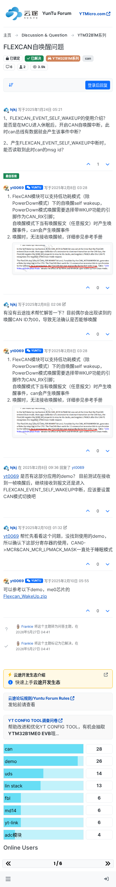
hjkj (13, 109)
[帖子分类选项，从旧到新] (11, 85)
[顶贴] (88, 164)
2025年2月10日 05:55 (70, 580)
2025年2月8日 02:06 (43, 304)
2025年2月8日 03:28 (69, 187)
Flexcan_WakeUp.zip (25, 596)
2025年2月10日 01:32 (43, 527)
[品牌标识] (22, 13)
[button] (8, 879)
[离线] (6, 109)
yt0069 (17, 187)
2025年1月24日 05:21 (43, 109)
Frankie (27, 626)
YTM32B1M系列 (65, 58)
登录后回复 (98, 85)
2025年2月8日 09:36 (41, 467)
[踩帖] (108, 164)
